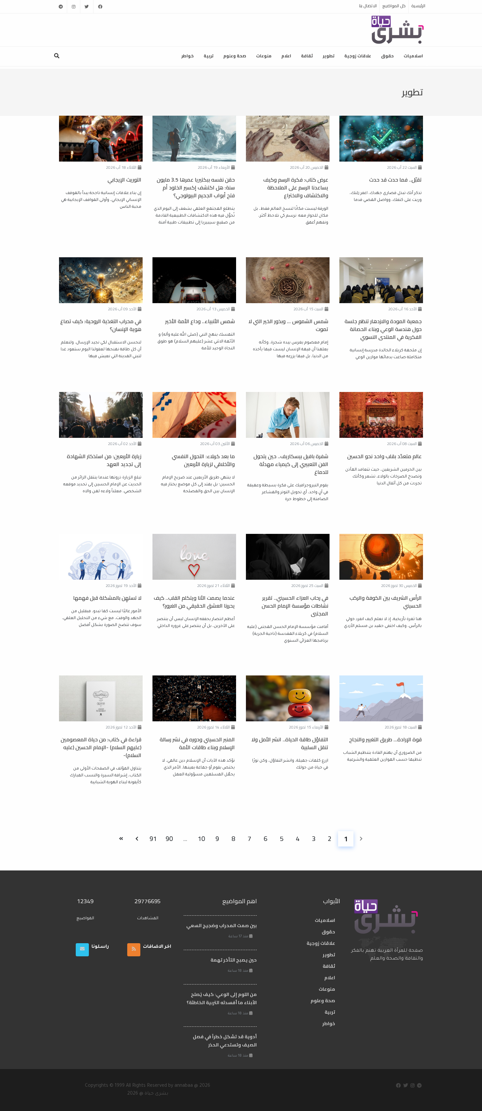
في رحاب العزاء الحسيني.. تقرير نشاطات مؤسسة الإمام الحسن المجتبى (295, 605)
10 (201, 838)
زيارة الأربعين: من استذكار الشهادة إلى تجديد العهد (104, 460)
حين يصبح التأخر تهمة (234, 960)
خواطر (187, 56)
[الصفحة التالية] (137, 838)
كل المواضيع (394, 6)
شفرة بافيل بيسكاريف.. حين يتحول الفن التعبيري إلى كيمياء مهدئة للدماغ (290, 464)
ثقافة (307, 56)
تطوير (328, 56)
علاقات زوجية (357, 56)
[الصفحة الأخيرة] (120, 838)
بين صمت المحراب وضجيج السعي (221, 925)
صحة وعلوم (234, 56)
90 (169, 838)
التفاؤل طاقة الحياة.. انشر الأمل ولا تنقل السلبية (289, 743)
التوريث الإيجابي (124, 180)
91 (153, 838)
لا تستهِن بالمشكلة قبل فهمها (107, 598)
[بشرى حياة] (398, 29)
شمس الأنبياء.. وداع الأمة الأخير (200, 321)
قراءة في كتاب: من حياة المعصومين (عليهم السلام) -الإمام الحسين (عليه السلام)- (101, 747)
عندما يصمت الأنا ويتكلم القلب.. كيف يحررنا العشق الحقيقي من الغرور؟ (194, 602)
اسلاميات (413, 56)
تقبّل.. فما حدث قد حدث (395, 180)
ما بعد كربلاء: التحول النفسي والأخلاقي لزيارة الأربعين (203, 460)
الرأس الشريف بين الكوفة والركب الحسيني (386, 602)
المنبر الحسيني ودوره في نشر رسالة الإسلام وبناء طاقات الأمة (197, 743)
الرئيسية (418, 6)
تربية (208, 56)
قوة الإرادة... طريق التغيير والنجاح (385, 739)
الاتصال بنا (368, 6)
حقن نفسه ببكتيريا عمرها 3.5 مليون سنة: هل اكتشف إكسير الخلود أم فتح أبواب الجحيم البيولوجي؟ (196, 187)
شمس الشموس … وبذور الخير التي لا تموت (288, 325)
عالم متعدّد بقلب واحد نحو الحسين (384, 456)
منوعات (263, 56)
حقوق (387, 56)
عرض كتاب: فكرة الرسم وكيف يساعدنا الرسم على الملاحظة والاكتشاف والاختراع (295, 187)
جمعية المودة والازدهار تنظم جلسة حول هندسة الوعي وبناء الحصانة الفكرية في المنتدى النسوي (383, 329)
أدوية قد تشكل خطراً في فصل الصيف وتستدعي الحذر (225, 1040)
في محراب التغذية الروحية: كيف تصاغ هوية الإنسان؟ (100, 325)
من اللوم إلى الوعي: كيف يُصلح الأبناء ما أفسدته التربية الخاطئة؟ (222, 998)
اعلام (286, 56)
